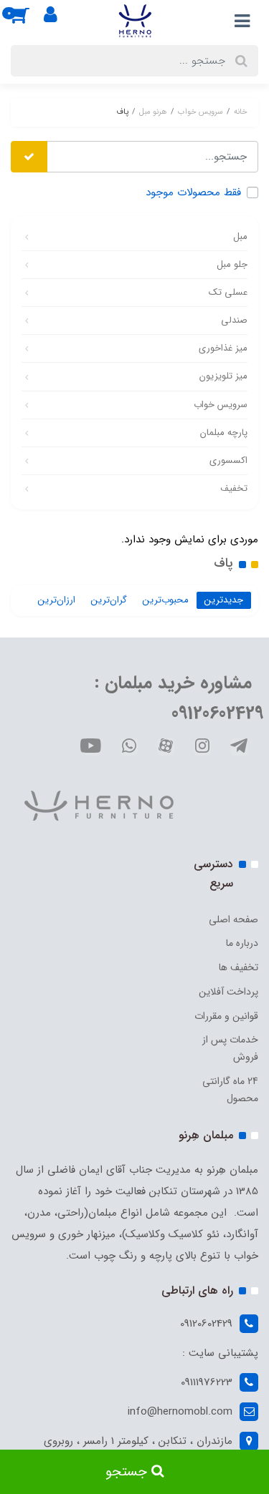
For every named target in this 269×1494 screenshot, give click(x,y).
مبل (240, 236)
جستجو (128, 1472)
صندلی (234, 320)
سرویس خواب (220, 404)
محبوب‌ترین (166, 599)
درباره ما (242, 943)
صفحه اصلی (233, 919)
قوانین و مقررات (226, 1016)
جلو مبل (232, 264)
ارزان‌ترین (56, 599)
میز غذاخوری (223, 348)
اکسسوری (228, 460)
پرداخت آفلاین (228, 992)
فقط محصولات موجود (193, 192)
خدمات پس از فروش (230, 1048)
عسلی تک (228, 292)
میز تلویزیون (223, 376)
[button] (27, 20)
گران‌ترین (109, 599)
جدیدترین (223, 599)
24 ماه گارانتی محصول (230, 1089)
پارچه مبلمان (223, 432)
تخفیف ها (238, 967)
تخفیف (233, 488)
